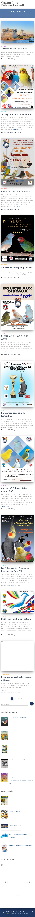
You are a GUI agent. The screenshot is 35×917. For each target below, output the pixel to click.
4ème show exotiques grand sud (17, 267)
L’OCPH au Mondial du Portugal (16, 619)
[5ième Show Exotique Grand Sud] (4, 763)
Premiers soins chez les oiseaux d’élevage (16, 678)
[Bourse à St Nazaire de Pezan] (17, 162)
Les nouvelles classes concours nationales (20, 845)
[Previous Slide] (5, 882)
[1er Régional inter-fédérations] (17, 86)
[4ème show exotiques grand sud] (17, 238)
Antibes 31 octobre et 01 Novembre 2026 (20, 732)
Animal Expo (12, 797)
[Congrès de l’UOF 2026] (4, 826)
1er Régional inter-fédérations (16, 114)
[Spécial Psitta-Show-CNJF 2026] (4, 721)
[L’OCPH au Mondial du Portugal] (17, 602)
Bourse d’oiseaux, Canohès (16, 746)
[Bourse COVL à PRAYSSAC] (4, 815)
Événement (4, 189)
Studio (26, 914)
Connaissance (5, 674)
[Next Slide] (29, 882)
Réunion (3, 46)
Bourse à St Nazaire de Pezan (15, 191)
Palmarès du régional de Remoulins (13, 414)
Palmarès (3, 112)
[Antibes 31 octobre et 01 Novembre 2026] (4, 735)
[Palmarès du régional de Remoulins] (17, 384)
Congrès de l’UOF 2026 (15, 826)
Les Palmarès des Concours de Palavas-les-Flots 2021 (16, 570)
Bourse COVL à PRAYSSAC (16, 812)
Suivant (20, 698)
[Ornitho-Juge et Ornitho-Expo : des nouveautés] (4, 836)
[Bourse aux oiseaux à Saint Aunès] (17, 307)
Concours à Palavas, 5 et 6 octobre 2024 (14, 490)
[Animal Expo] (4, 800)
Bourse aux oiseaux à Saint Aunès (14, 337)
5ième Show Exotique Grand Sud (17, 760)
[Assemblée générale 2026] (17, 32)
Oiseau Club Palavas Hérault (24, 912)
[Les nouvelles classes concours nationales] (4, 848)
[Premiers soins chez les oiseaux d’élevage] (17, 656)
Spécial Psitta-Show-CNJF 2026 (17, 718)
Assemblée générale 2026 (14, 49)
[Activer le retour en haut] (31, 913)
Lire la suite (18, 129)
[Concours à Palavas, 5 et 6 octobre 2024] (17, 459)
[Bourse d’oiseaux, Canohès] (4, 749)
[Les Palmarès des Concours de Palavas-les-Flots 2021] (17, 538)
